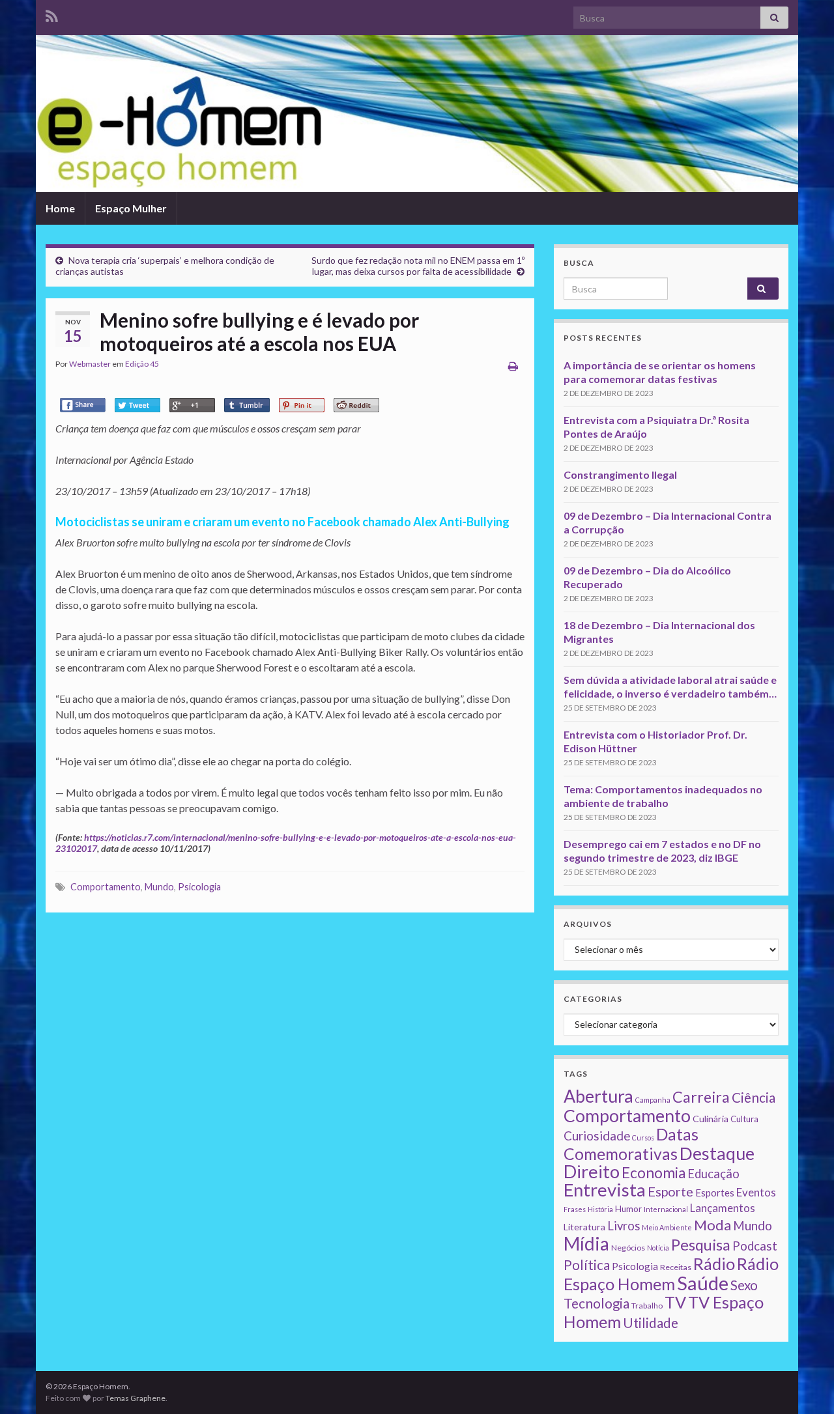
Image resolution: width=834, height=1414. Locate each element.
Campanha (652, 1100)
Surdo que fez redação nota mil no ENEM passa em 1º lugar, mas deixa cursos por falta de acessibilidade (418, 266)
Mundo (159, 886)
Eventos (756, 1192)
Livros (623, 1226)
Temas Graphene (135, 1398)
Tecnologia (596, 1303)
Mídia (586, 1243)
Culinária (710, 1118)
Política (587, 1265)
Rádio (714, 1263)
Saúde (702, 1282)
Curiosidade (597, 1135)
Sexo (744, 1285)
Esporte (670, 1191)
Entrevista (605, 1189)
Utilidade (650, 1323)
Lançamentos (722, 1208)
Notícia (658, 1247)
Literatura (584, 1226)
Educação (713, 1174)
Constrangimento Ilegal (620, 474)
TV (675, 1302)
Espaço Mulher (131, 208)
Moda (712, 1225)
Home (60, 208)
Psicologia (199, 886)
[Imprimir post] (513, 366)
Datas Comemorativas (631, 1144)
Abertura (598, 1096)
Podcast (754, 1246)
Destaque (717, 1153)
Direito (592, 1171)
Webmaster (90, 364)
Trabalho (647, 1305)
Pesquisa (700, 1245)
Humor (628, 1209)
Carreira (701, 1097)
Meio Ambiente (667, 1227)
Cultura (744, 1119)
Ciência (753, 1097)
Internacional (666, 1209)
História (600, 1209)
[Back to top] (804, 1384)
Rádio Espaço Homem (671, 1274)
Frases (575, 1209)
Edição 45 (142, 364)
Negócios (628, 1247)
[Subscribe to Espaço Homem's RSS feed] (52, 14)
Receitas (675, 1267)
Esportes (714, 1192)
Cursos (643, 1137)
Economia (653, 1172)
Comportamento (105, 886)
